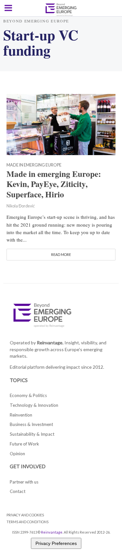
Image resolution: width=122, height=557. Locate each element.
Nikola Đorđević (21, 206)
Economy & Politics (28, 395)
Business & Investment (31, 424)
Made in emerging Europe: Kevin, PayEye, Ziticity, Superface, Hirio (54, 184)
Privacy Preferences (56, 543)
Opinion (17, 453)
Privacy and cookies (25, 515)
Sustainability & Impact (32, 434)
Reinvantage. (50, 342)
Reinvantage (51, 532)
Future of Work (24, 443)
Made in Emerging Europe (34, 165)
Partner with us (24, 481)
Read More (61, 254)
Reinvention (21, 415)
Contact (17, 491)
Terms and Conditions (27, 522)
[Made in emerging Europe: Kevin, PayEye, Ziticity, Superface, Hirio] (61, 123)
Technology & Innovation (34, 405)
